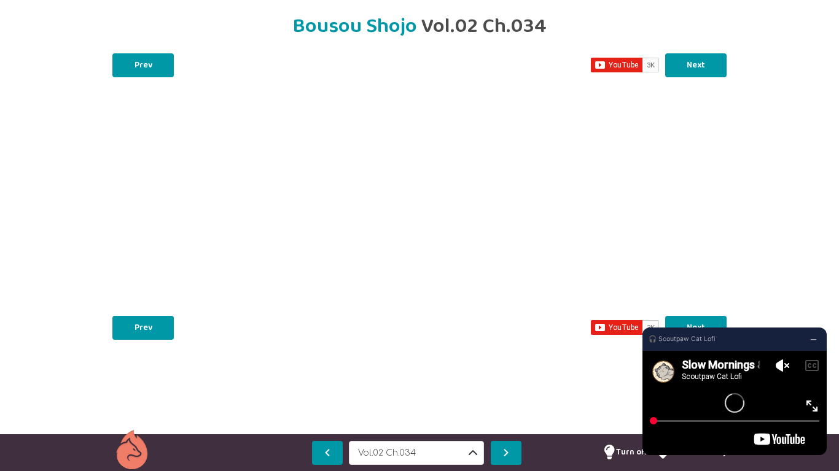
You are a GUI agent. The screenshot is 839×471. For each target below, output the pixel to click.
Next (696, 65)
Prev (143, 65)
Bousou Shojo (356, 26)
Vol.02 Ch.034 (387, 453)
